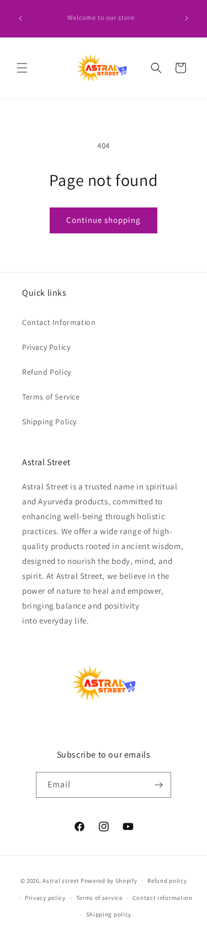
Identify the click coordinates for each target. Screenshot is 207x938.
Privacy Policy (46, 347)
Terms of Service (51, 397)
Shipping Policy (49, 422)
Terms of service (99, 898)
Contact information (162, 898)
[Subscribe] (158, 785)
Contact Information (58, 322)
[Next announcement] (186, 18)
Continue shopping (103, 220)
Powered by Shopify (109, 880)
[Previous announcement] (20, 18)
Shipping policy (109, 914)
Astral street (61, 880)
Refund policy (167, 880)
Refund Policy (46, 372)
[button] (22, 68)
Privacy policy (45, 898)
